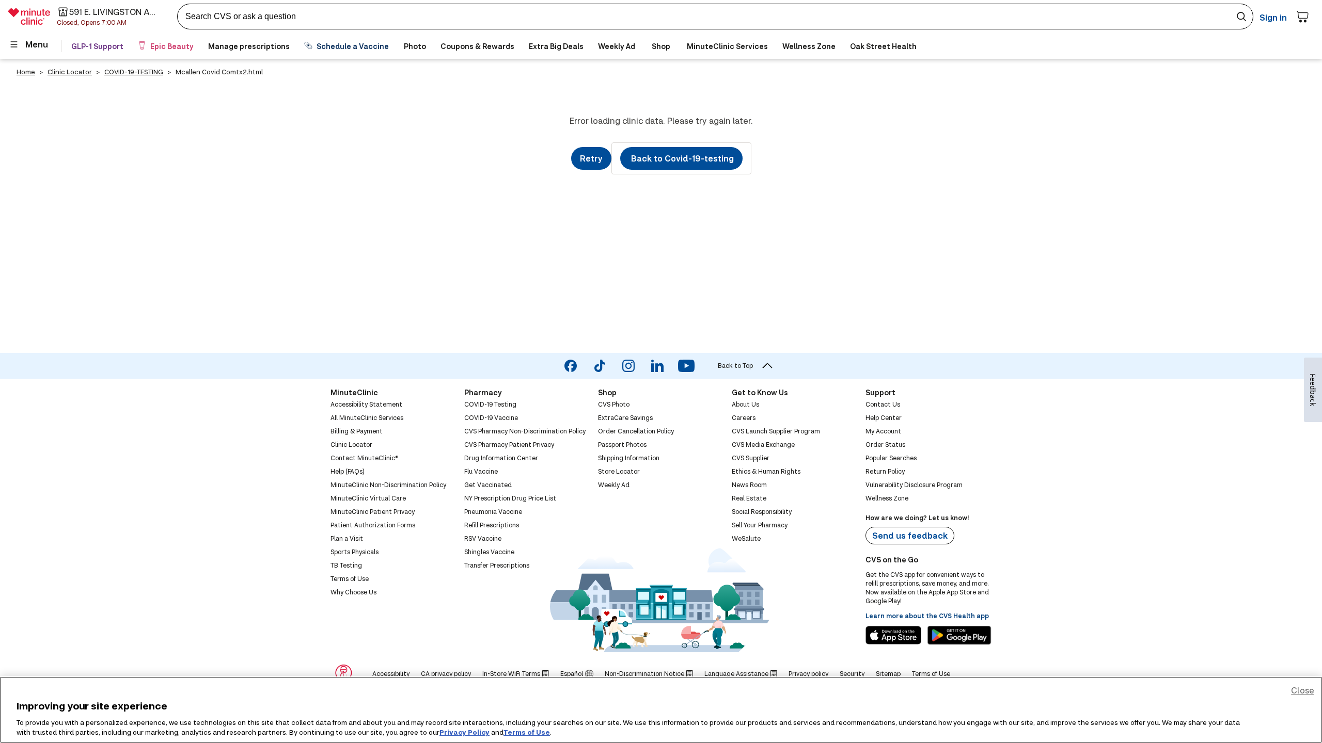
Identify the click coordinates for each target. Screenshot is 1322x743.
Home (26, 72)
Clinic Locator (70, 72)
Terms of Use (526, 732)
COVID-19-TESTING (133, 72)
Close (1302, 690)
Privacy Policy (464, 732)
